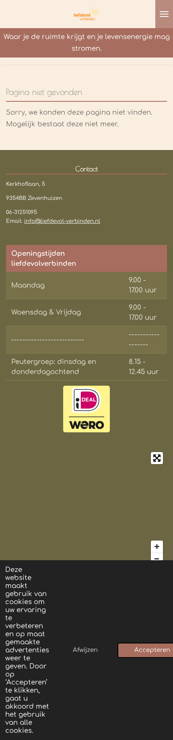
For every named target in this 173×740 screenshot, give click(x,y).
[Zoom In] (157, 547)
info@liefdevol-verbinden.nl (62, 221)
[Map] (86, 508)
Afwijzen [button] (85, 650)
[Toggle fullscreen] (157, 458)
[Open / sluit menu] (164, 14)
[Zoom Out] (157, 559)
